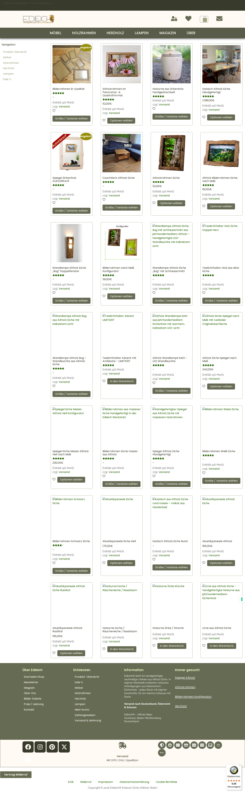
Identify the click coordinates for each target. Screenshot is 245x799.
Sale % (7, 79)
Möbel (55, 32)
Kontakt (29, 710)
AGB (71, 782)
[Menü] (240, 766)
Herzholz (115, 32)
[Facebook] (28, 747)
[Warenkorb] (204, 19)
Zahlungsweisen (85, 715)
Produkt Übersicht (15, 52)
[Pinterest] (52, 747)
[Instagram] (40, 747)
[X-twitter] (64, 747)
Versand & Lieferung (88, 720)
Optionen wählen (121, 120)
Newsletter (31, 682)
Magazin (167, 32)
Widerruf (86, 782)
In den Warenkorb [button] (122, 381)
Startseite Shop (34, 677)
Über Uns (30, 693)
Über (191, 32)
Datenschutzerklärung (134, 782)
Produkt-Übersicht (87, 677)
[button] (53, 111)
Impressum (105, 782)
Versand (64, 106)
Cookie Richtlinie (166, 782)
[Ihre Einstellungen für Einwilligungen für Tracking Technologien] (242, 599)
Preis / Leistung (34, 704)
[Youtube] (28, 759)
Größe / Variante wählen (71, 118)
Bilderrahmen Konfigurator (193, 697)
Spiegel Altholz (185, 678)
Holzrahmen (84, 32)
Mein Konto (82, 710)
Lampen (142, 32)
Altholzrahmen (185, 687)
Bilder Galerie (32, 699)
